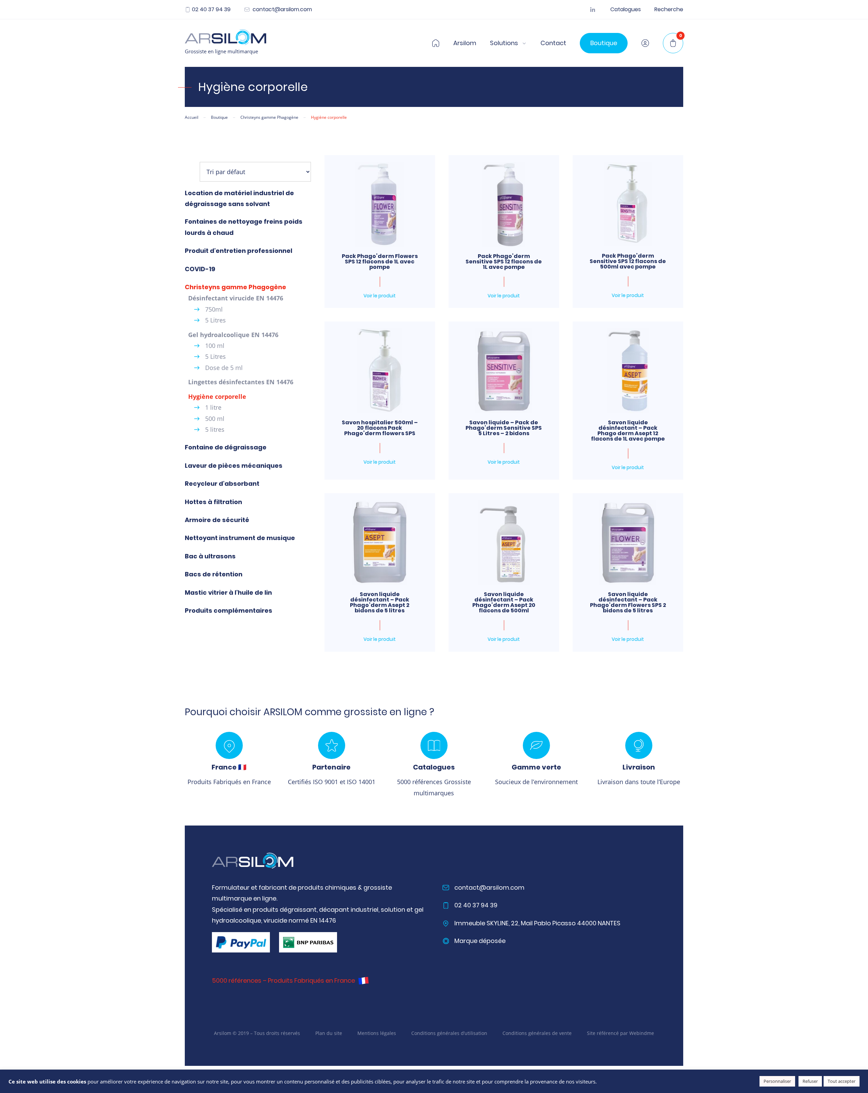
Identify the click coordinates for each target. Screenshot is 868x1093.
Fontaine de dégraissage (226, 447)
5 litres (214, 429)
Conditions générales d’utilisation (449, 1033)
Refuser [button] (810, 1081)
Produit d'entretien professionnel (238, 250)
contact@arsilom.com (281, 9)
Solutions (504, 43)
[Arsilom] (252, 861)
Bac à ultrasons (210, 556)
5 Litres (215, 320)
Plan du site (328, 1033)
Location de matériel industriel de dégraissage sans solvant (239, 198)
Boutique (603, 43)
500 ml (214, 418)
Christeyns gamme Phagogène (235, 287)
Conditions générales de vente (537, 1033)
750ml (214, 309)
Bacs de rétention (213, 574)
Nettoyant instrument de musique (240, 538)
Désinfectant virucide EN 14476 (235, 298)
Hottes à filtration (213, 502)
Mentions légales (376, 1033)
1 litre (213, 407)
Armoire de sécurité (217, 520)
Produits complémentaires (228, 610)
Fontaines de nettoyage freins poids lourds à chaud (243, 227)
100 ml (214, 345)
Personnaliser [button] (777, 1081)
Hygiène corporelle (217, 396)
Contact (553, 43)
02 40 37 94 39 (211, 9)
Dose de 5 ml (224, 368)
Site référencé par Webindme (620, 1033)
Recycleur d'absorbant (222, 483)
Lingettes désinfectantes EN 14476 (240, 382)
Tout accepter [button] (841, 1081)
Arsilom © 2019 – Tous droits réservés (257, 1033)
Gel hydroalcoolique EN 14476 (233, 335)
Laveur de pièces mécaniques (233, 465)
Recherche (668, 9)
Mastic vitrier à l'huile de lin (228, 592)
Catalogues (625, 9)
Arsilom (464, 43)
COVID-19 (200, 269)
